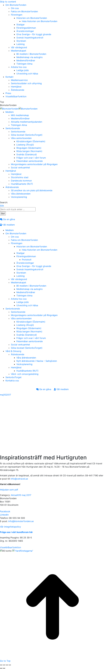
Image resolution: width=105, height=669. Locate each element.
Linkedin (4, 514)
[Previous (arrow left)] (1, 668)
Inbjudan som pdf (9, 489)
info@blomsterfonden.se (21, 521)
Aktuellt (15, 495)
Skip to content (8, 1)
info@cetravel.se (19, 478)
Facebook (5, 511)
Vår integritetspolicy (10, 526)
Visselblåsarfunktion (10, 547)
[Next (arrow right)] (4, 668)
